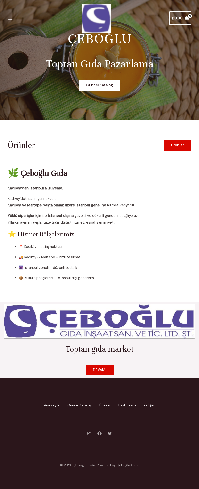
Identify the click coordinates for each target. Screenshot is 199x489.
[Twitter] (110, 433)
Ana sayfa (52, 405)
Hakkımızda (127, 405)
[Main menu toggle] (10, 18)
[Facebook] (99, 433)
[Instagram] (89, 433)
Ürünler (105, 405)
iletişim (149, 405)
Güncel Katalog (79, 405)
